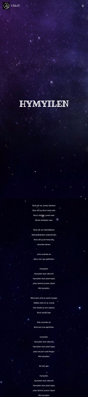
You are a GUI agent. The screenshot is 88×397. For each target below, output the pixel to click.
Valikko (83, 5)
